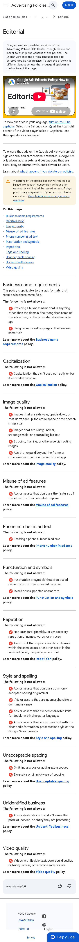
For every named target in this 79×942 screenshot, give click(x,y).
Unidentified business (20, 262)
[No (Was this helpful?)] (69, 886)
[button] (5, 5)
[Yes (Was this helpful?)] (60, 886)
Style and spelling (49, 738)
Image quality (15, 226)
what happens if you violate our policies (46, 171)
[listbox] (53, 929)
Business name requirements (25, 216)
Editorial (63, 17)
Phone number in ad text (22, 237)
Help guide (66, 937)
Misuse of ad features (20, 231)
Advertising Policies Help (31, 5)
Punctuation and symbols (54, 598)
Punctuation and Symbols (23, 242)
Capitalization (15, 221)
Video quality (14, 267)
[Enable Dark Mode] (44, 916)
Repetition (13, 247)
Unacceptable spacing (20, 257)
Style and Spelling (17, 252)
